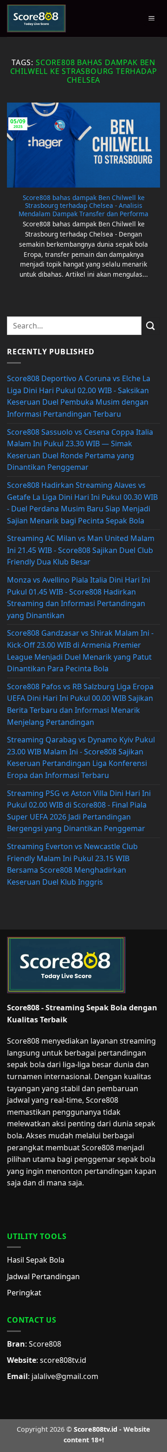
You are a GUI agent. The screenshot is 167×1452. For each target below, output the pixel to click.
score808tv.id (63, 1360)
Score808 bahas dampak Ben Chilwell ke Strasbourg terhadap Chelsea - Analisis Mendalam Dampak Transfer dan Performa (83, 206)
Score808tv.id (95, 1429)
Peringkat (24, 1293)
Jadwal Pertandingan (43, 1276)
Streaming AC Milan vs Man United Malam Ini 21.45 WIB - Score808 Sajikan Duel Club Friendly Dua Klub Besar (80, 550)
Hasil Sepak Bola (35, 1260)
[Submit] (150, 326)
